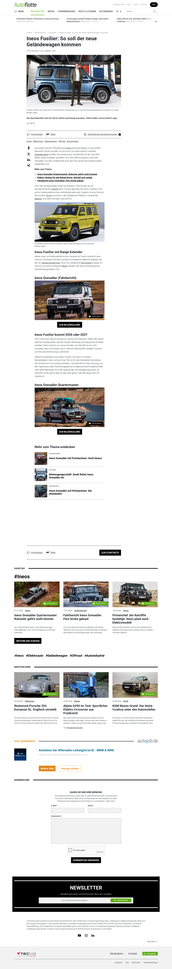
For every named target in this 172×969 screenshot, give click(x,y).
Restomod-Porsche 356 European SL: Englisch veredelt (35, 707)
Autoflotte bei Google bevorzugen (102, 134)
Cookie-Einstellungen (151, 962)
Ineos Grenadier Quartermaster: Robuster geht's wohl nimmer (67, 174)
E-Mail (53, 806)
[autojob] (148, 741)
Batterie (38, 198)
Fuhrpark (52, 32)
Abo (154, 5)
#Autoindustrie (94, 655)
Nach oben (151, 942)
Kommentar (56, 816)
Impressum (119, 962)
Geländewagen (41, 154)
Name (90, 806)
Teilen (53, 134)
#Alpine (77, 701)
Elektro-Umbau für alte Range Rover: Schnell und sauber (64, 177)
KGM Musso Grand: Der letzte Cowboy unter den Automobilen (133, 707)
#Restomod (29, 701)
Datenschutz (136, 962)
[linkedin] (92, 935)
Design (55, 189)
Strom (49, 195)
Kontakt (132, 953)
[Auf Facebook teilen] (29, 148)
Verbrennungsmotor (50, 263)
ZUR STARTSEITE (110, 552)
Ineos (68, 148)
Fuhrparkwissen (66, 11)
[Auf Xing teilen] (28, 165)
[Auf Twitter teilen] (28, 154)
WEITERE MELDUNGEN (28, 641)
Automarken (106, 11)
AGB (127, 962)
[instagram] (86, 935)
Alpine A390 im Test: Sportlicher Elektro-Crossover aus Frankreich (85, 709)
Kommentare (37, 134)
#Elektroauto (34, 655)
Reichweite (86, 263)
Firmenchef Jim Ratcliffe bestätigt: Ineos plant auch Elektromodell (130, 618)
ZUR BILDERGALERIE (69, 324)
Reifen (51, 11)
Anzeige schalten (70, 768)
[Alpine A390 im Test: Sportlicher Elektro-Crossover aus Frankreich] (86, 685)
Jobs (135, 5)
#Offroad (76, 655)
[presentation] (156, 21)
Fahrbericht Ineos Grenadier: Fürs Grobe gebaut (60, 180)
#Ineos (22, 577)
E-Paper (143, 5)
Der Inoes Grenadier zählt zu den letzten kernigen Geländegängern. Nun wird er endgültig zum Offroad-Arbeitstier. (34, 630)
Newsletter (118, 5)
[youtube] (79, 935)
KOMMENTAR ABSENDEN (86, 860)
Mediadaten (116, 953)
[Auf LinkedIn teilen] (28, 160)
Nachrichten (37, 11)
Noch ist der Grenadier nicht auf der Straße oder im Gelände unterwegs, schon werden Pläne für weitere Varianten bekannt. (132, 630)
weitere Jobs (47, 768)
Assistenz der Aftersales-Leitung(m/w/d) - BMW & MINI (76, 750)
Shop (129, 5)
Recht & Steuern (87, 11)
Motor (64, 266)
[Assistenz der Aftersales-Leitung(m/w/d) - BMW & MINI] (20, 754)
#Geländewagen (80, 611)
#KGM (125, 701)
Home (29, 32)
